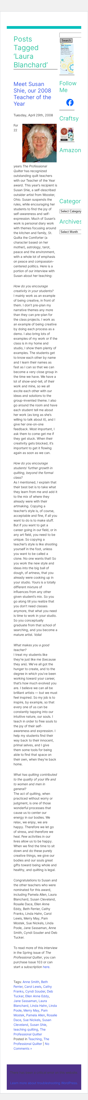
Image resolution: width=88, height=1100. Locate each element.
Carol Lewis (32, 986)
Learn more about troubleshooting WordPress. (44, 1083)
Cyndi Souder (35, 991)
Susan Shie (38, 1025)
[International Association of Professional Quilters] (67, 104)
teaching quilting (26, 1029)
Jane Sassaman (25, 1001)
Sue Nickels (31, 1020)
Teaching (35, 1039)
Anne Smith (31, 982)
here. (46, 967)
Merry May (31, 1010)
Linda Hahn (38, 1005)
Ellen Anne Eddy (37, 996)
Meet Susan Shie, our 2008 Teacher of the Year (32, 94)
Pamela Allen (35, 1015)
